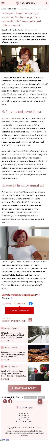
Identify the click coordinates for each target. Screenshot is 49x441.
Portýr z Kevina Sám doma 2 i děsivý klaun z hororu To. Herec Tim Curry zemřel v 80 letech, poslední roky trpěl (13, 374)
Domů (4, 9)
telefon (27, 397)
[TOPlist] (4, 439)
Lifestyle (12, 9)
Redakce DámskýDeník (12, 30)
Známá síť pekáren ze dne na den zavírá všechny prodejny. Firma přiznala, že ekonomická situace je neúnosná (13, 356)
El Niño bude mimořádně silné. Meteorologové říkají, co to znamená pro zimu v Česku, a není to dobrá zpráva (13, 336)
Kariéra (25, 417)
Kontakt (24, 413)
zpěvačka (41, 397)
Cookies (24, 419)
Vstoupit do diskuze (20, 310)
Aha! (10, 298)
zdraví (34, 397)
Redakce (24, 415)
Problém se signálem (12, 118)
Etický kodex (24, 421)
